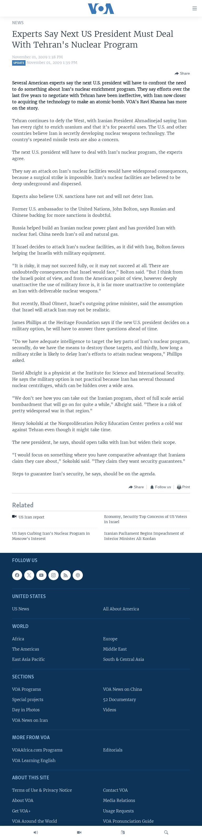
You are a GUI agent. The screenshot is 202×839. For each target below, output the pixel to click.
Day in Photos (26, 710)
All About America (121, 609)
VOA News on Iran (30, 720)
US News (20, 609)
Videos (109, 710)
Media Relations (119, 800)
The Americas (25, 649)
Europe (110, 638)
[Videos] (79, 832)
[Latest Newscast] (36, 832)
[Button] (182, 73)
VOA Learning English (33, 760)
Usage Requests (118, 811)
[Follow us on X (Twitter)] (29, 575)
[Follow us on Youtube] (41, 575)
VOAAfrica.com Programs (37, 750)
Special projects (27, 699)
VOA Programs (26, 689)
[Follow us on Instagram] (53, 575)
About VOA (22, 800)
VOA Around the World (34, 821)
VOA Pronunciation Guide (128, 821)
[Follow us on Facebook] (17, 575)
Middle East (115, 649)
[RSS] (65, 575)
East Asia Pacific (28, 659)
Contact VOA (115, 790)
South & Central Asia (123, 659)
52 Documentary (119, 699)
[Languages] (123, 832)
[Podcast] (78, 575)
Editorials (113, 750)
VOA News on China (122, 689)
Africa (18, 638)
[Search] (166, 832)
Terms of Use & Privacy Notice (42, 790)
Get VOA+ (21, 811)
